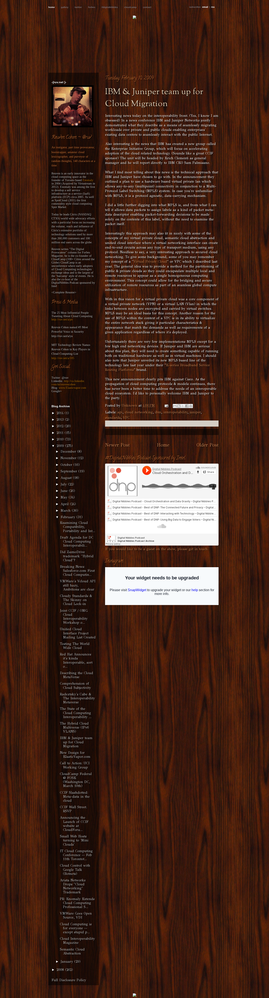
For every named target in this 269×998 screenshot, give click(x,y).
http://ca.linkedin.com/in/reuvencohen (68, 383)
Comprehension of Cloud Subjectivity (75, 686)
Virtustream (85, 183)
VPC (126, 418)
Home (163, 445)
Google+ (56, 391)
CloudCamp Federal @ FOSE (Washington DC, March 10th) (76, 780)
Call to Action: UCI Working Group (75, 765)
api (120, 412)
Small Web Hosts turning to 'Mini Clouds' (74, 840)
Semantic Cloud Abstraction (72, 951)
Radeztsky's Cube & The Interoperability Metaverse (77, 698)
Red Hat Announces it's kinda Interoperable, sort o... (76, 660)
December (69, 452)
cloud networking (139, 412)
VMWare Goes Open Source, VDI (76, 915)
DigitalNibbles (60, 282)
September (69, 471)
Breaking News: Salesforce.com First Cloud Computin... (77, 571)
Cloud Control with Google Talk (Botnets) (75, 869)
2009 (61, 446)
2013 (61, 420)
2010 (61, 439)
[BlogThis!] (179, 406)
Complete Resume (64, 292)
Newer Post (117, 445)
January (67, 962)
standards (113, 418)
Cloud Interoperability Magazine (77, 941)
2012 (61, 426)
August (67, 478)
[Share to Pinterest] (191, 406)
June (65, 491)
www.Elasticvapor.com (72, 387)
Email (205, 7)
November (69, 458)
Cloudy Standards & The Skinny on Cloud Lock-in (76, 600)
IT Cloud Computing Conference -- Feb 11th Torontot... (76, 855)
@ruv (65, 377)
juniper (195, 412)
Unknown (130, 405)
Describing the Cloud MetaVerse (76, 675)
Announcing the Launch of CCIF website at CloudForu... (74, 824)
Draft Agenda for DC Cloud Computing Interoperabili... (76, 541)
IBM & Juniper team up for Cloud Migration (76, 742)
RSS (213, 7)
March (66, 511)
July (64, 484)
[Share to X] (183, 406)
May (65, 497)
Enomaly (88, 180)
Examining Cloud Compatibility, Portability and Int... (77, 527)
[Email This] (175, 406)
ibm (158, 412)
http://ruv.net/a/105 (62, 358)
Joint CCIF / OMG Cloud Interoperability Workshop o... (74, 617)
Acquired (67, 183)
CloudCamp (58, 259)
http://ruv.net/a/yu (62, 336)
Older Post (207, 445)
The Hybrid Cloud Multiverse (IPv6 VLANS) (74, 727)
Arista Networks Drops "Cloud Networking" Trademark (73, 886)
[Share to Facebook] (187, 406)
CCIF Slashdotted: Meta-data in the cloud (75, 797)
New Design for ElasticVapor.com (75, 755)
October (67, 465)
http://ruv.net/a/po (62, 319)
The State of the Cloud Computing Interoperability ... (75, 713)
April (65, 504)
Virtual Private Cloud (150, 262)
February (68, 517)
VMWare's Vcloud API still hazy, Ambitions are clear (77, 585)
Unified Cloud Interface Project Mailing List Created (78, 633)
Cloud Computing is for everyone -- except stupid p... (76, 928)
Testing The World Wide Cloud (75, 646)
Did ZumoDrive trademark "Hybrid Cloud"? (77, 556)
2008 (61, 970)
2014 (61, 413)
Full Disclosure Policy (68, 980)
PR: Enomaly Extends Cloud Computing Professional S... (77, 903)
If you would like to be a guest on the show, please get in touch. (156, 549)
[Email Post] (166, 405)
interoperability (175, 412)
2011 (61, 433)
